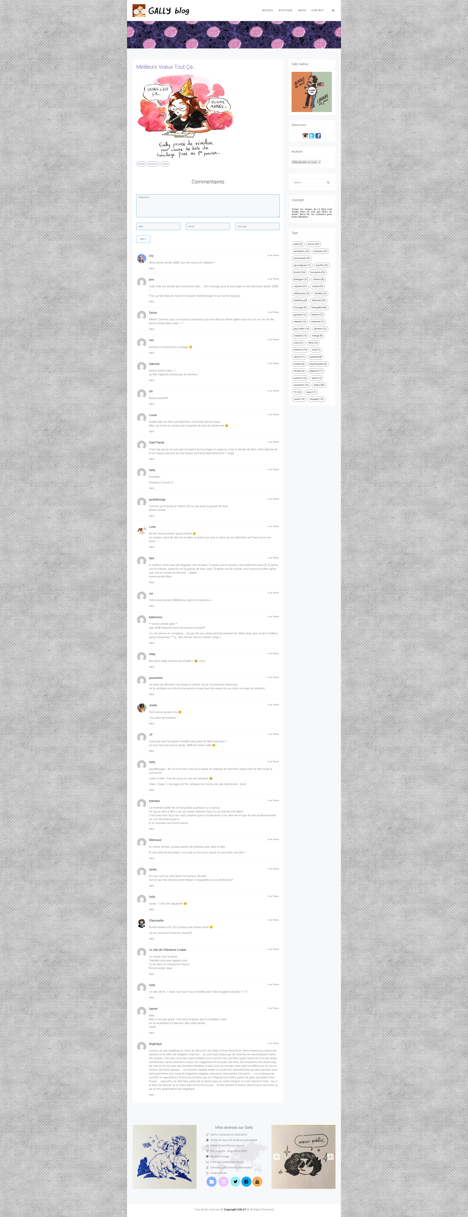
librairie (320, 328)
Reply (151, 268)
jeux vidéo (301, 328)
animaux (320, 251)
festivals (319, 300)
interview (317, 321)
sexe (316, 378)
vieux (311, 392)
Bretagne (301, 279)
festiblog (300, 300)
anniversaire (302, 258)
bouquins (153, 163)
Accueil (267, 10)
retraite (299, 370)
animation (301, 251)
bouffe (322, 265)
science (300, 378)
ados (298, 244)
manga (317, 335)
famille (321, 293)
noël (316, 349)
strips (319, 385)
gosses (300, 314)
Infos (302, 10)
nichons (300, 349)
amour (313, 244)
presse (299, 364)
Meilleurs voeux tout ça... (166, 67)
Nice (313, 342)
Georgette (319, 307)
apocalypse (302, 265)
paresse (316, 356)
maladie (300, 335)
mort (298, 342)
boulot (141, 163)
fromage (300, 307)
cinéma (318, 279)
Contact (318, 10)
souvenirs (301, 385)
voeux (165, 163)
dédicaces (302, 293)
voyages (316, 399)
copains (300, 286)
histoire (317, 314)
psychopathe (318, 364)
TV (297, 392)
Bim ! (143, 239)
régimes (316, 370)
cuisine (317, 286)
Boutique (286, 10)
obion (299, 356)
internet (300, 321)
